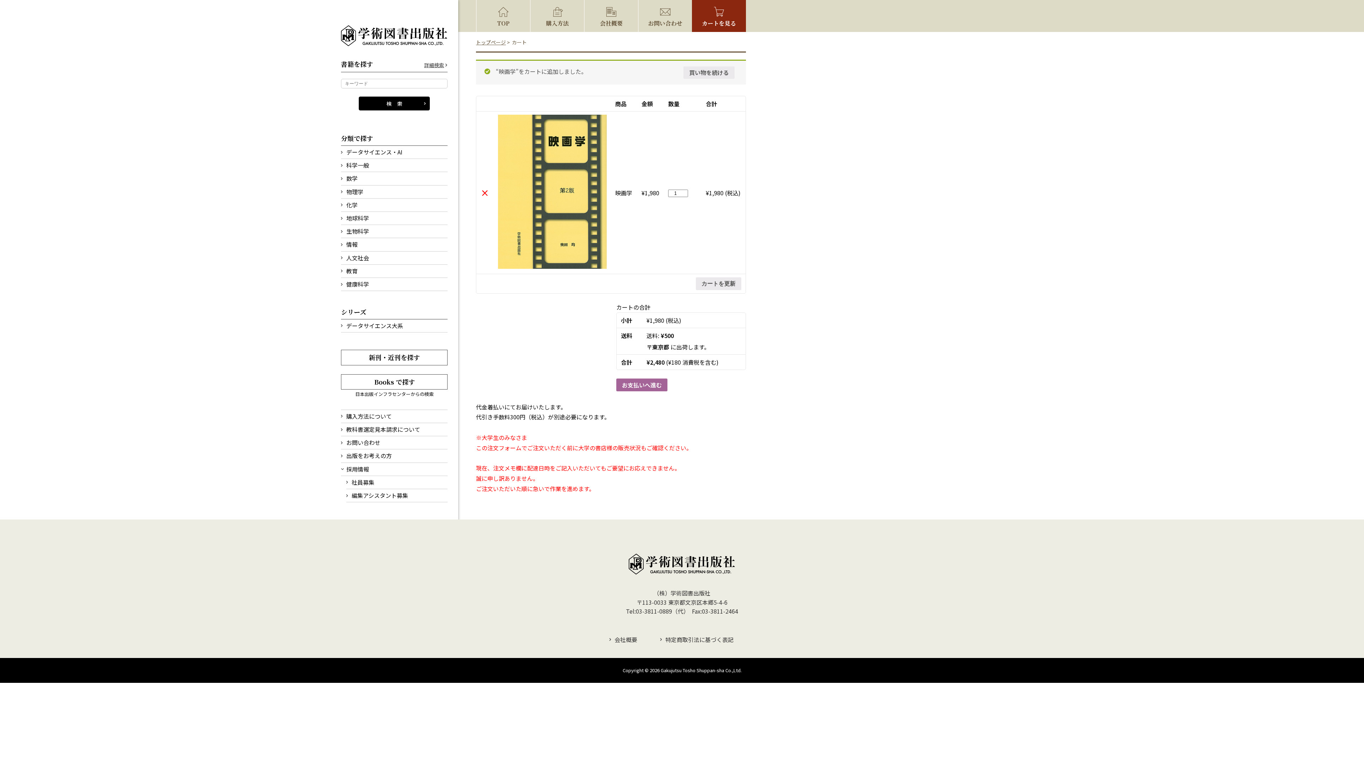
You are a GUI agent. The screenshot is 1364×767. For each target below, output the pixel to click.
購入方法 (557, 23)
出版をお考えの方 (369, 455)
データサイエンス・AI (374, 152)
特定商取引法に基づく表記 (699, 639)
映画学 (623, 193)
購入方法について (369, 416)
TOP (503, 23)
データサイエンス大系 (374, 325)
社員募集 (363, 482)
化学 (352, 205)
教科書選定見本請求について (383, 429)
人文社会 (357, 258)
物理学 (354, 191)
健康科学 (357, 284)
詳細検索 (434, 65)
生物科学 (357, 231)
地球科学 (357, 218)
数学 (352, 178)
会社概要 (611, 23)
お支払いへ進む (642, 385)
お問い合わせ (363, 442)
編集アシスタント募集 (380, 495)
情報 (352, 244)
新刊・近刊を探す (394, 357)
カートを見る (719, 23)
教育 (352, 271)
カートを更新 (719, 284)
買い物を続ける (709, 72)
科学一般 (357, 165)
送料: (660, 335)
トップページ (491, 42)
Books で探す (394, 381)
